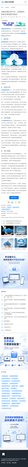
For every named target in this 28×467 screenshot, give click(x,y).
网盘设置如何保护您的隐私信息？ (14, 221)
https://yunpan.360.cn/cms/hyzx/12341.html (12, 217)
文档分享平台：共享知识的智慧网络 (21, 248)
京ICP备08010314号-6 (12, 460)
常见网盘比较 (8, 330)
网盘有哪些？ (7, 321)
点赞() (15, 197)
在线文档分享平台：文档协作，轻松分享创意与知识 (7, 236)
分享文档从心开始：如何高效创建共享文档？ (7, 248)
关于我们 (3, 462)
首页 (2, 7)
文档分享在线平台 (6, 209)
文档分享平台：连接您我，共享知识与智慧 (20, 236)
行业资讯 (13, 7)
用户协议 (9, 462)
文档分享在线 (16, 207)
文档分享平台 (6, 120)
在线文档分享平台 (5, 28)
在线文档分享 (4, 41)
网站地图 (14, 462)
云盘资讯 (7, 7)
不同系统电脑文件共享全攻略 (13, 223)
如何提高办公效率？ (9, 324)
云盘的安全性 (7, 327)
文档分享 (9, 207)
